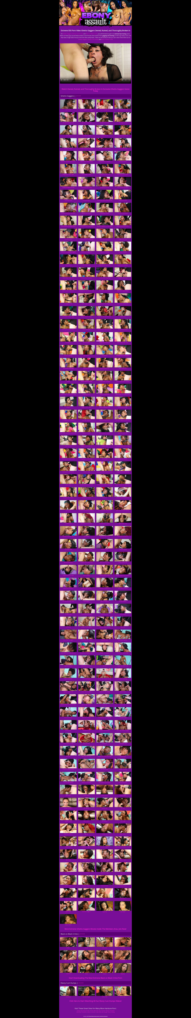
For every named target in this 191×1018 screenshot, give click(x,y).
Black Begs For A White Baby (123, 394)
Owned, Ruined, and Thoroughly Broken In (68, 226)
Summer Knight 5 (86, 847)
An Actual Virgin (86, 679)
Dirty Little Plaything (104, 239)
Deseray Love (68, 960)
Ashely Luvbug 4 (68, 808)
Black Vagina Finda (86, 303)
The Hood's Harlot (86, 135)
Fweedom (104, 743)
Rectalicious (68, 342)
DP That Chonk (104, 769)
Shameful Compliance (86, 252)
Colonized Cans (104, 614)
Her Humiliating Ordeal (122, 187)
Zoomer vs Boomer (86, 497)
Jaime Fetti (68, 911)
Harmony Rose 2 (68, 834)
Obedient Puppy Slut (86, 122)
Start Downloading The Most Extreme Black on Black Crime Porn (95, 978)
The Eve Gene (86, 743)
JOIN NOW (78, 96)
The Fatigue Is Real (86, 174)
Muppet (68, 407)
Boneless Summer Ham (68, 536)
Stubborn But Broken (104, 730)
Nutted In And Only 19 (86, 446)
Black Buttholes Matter (104, 433)
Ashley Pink (104, 997)
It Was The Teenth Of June (104, 679)
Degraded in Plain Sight (68, 174)
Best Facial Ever (123, 368)
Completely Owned (104, 213)
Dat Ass (104, 666)
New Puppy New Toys (122, 342)
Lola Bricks (122, 873)
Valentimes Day (86, 730)
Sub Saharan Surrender (86, 523)
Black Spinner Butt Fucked (68, 459)
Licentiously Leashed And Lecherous (86, 510)
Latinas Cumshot (91, 1012)
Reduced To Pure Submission (86, 226)
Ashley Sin (104, 834)
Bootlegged (86, 601)
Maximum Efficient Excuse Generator (68, 704)
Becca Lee (122, 997)
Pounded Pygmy (123, 549)
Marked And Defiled (86, 213)
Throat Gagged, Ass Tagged (86, 109)
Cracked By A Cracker (104, 523)
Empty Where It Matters (104, 161)
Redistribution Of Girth (68, 575)
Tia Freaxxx (122, 960)
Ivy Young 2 (104, 821)
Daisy (68, 947)
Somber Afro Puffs (104, 122)
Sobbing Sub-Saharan (86, 588)
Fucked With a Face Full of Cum (68, 394)
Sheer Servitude (86, 329)
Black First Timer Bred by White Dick (104, 407)
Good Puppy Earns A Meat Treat (104, 510)
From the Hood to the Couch (68, 161)
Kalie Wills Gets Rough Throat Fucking (105, 1012)
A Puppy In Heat (68, 303)
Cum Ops (68, 135)
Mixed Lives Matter (86, 704)
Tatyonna (68, 973)
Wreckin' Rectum (123, 252)
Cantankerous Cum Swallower (104, 717)
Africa (86, 973)
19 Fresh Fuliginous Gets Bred (122, 420)
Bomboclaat (123, 756)
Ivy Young (122, 821)
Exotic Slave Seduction (68, 278)
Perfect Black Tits (122, 562)
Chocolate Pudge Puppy (68, 316)
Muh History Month (122, 588)
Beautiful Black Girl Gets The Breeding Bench (122, 355)
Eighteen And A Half (68, 691)
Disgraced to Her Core (104, 174)
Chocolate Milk (68, 549)
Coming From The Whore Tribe (86, 291)
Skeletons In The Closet (68, 472)
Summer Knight (86, 997)
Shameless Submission (104, 291)
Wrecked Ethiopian (68, 562)
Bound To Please (104, 252)
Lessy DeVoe (68, 847)
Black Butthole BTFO (104, 420)
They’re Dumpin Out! (105, 109)
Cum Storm (68, 109)
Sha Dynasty (86, 808)
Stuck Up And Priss (86, 756)
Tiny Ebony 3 (86, 873)
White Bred (68, 484)
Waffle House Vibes (86, 407)
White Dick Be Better (68, 588)
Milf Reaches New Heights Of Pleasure (122, 291)
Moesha (123, 973)
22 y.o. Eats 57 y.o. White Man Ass (68, 653)
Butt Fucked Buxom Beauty (122, 510)
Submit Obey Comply (105, 575)
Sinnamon (104, 947)
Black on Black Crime (91, 34)
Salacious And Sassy (104, 536)
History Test (68, 730)
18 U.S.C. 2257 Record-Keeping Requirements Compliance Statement (95, 1016)
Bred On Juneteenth (104, 394)
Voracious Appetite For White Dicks (104, 226)
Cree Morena (68, 873)
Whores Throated (110, 1010)
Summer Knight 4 (104, 847)
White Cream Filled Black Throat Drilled (86, 381)
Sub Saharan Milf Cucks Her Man (104, 472)
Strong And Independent (68, 329)
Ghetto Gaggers (67, 34)
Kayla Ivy (104, 911)
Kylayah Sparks (68, 821)
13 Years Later (68, 614)
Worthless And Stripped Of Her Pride (68, 187)
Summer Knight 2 (86, 911)
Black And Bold (86, 265)
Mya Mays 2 (123, 834)
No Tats (68, 756)
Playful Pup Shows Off (104, 342)
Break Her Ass (86, 769)
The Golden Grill (123, 743)
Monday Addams (68, 148)
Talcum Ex (104, 704)
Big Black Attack (68, 666)
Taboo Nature (68, 265)
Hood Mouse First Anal (86, 549)
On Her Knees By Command (68, 213)
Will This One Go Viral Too (104, 316)
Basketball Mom (86, 394)
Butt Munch (86, 355)
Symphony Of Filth (104, 187)
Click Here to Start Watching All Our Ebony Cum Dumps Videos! (95, 1001)
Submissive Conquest (123, 265)
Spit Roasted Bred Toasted (122, 381)
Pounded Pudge (123, 717)
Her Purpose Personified (104, 782)
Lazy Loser (122, 704)
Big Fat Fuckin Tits (104, 368)
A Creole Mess (86, 200)
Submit (68, 381)
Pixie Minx (122, 911)
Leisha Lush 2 (104, 795)
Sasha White (68, 924)
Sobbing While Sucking (104, 627)
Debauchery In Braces (86, 278)
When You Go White (86, 691)
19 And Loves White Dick (86, 562)
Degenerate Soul (123, 239)
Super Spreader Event (123, 666)
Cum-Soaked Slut (123, 148)
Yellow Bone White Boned (86, 161)
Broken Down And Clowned (122, 575)
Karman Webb (104, 885)
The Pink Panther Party (68, 122)
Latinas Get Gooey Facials (83, 1010)
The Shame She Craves (122, 174)
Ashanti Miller (123, 795)
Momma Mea (104, 640)
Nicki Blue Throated (81, 1012)
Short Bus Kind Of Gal (123, 653)
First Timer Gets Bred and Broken (68, 433)
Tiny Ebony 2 (86, 898)
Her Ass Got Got (68, 717)
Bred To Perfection (122, 433)
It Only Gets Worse (122, 459)
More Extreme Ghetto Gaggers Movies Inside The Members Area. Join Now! (95, 929)
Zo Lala (123, 808)
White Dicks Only (123, 523)
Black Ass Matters (86, 717)
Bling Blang (122, 614)
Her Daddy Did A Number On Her (86, 484)
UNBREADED (68, 523)
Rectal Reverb (86, 342)
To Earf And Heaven (68, 782)
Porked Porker (104, 549)
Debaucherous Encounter (123, 226)
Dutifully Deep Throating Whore (104, 303)
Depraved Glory (68, 239)
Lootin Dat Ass (104, 135)
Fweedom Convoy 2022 (104, 588)
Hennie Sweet (68, 885)
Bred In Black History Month (104, 329)
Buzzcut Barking (68, 355)
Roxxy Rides (86, 795)
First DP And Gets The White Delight (68, 368)
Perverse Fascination (123, 213)
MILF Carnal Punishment (68, 291)
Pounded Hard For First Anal (123, 446)
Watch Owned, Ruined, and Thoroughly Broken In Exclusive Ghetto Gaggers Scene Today (95, 90)
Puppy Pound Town (123, 278)
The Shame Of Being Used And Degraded (68, 252)
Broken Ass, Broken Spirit (86, 653)
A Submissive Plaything (104, 278)
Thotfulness (104, 355)
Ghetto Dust (123, 691)
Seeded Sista (104, 446)
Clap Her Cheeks (86, 433)
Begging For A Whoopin (86, 459)
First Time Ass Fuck (104, 562)
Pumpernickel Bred (122, 329)
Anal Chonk (86, 536)
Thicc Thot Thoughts (68, 640)
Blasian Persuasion (104, 653)
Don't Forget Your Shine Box (123, 484)
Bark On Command (86, 782)
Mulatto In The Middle (104, 691)
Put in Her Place (123, 161)
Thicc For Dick (68, 446)
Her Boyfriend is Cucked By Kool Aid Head (123, 472)
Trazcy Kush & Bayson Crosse (122, 847)
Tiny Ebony (122, 898)
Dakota (104, 973)
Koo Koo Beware (123, 782)
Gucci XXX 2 (86, 821)
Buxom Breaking (123, 679)
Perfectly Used (68, 200)
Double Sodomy (123, 769)
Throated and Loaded (123, 135)
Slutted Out (122, 316)
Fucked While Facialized (104, 381)
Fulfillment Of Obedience (105, 265)
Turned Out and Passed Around (104, 200)
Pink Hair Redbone (86, 420)
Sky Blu (86, 834)
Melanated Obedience (122, 536)
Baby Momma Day (122, 407)
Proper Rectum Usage (86, 316)
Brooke (86, 947)
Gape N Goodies (68, 679)
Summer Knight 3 (86, 885)
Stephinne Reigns (104, 873)
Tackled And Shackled (86, 614)
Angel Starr (86, 960)
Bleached (122, 627)
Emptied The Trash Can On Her (104, 756)
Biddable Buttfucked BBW (122, 497)
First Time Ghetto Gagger (123, 730)
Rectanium (68, 627)
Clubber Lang (86, 472)
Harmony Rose (86, 860)
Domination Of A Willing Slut (86, 239)
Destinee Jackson (104, 860)
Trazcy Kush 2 (122, 885)
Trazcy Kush (68, 898)
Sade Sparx (68, 795)
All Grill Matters (122, 601)
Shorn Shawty (86, 575)
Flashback (104, 497)
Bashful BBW (86, 368)
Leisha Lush (104, 808)
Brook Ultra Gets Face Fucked (97, 1010)
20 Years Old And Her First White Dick (104, 484)
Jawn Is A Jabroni (105, 601)
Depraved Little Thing (86, 187)
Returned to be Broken (104, 148)
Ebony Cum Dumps (77, 34)
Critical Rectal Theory (86, 640)
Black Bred (104, 459)
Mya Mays (68, 860)
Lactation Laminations (86, 627)
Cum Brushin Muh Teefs (68, 601)
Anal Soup (68, 510)
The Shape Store (123, 122)
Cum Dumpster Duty (123, 109)
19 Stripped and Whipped (68, 420)
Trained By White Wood (68, 769)
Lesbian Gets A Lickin (68, 743)
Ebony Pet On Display (68, 497)
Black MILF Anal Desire (122, 303)
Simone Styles (122, 860)
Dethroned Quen (123, 200)
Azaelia (104, 898)
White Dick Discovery (86, 666)
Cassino (104, 960)
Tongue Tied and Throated (86, 148)
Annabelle (122, 947)
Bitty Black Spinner (122, 640)
